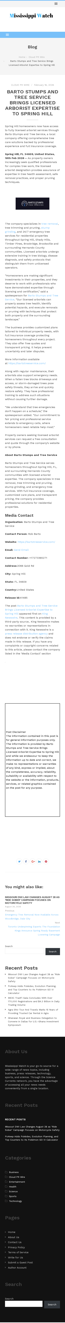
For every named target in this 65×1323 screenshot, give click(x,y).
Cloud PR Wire (20, 85)
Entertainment (17, 1181)
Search (9, 946)
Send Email (21, 549)
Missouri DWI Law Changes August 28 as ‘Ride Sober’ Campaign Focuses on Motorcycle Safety (32, 900)
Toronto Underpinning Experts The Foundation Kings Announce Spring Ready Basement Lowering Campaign (34, 930)
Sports (12, 1196)
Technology (15, 1201)
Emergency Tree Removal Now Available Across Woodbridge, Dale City (31, 916)
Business (14, 1172)
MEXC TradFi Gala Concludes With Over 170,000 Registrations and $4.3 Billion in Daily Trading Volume (34, 1001)
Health (12, 1186)
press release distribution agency (26, 633)
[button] (56, 3)
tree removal (50, 223)
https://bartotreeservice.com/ (27, 363)
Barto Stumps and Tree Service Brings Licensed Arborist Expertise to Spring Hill (31, 609)
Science (13, 1191)
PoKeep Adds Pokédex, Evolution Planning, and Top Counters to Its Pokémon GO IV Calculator (32, 989)
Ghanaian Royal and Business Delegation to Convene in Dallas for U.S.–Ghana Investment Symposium (33, 1021)
